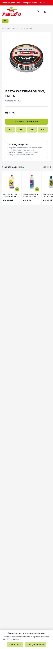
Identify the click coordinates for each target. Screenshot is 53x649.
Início (4, 28)
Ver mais (47, 167)
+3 (10, 129)
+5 (21, 129)
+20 (43, 129)
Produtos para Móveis (16, 28)
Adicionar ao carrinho (26, 121)
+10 (31, 129)
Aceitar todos (15, 644)
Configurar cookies (35, 644)
